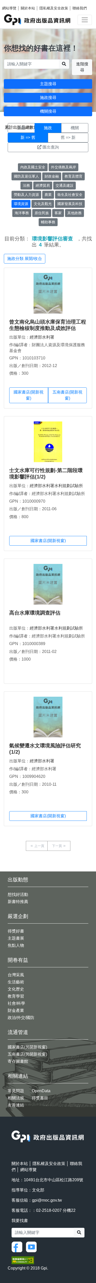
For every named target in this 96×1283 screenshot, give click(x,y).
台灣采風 (16, 975)
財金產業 (16, 1010)
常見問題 (16, 1091)
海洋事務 (22, 213)
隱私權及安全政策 (53, 8)
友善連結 (16, 1105)
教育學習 (16, 996)
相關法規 (16, 1098)
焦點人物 (16, 945)
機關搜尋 (48, 111)
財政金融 (52, 176)
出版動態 (18, 879)
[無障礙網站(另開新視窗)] (23, 1260)
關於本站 (28, 8)
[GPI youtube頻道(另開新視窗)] (32, 1246)
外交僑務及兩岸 (63, 167)
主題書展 (16, 938)
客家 (58, 213)
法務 (26, 185)
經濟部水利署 (42, 337)
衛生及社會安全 (69, 195)
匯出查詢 (50, 147)
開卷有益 (18, 960)
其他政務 (74, 213)
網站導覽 (9, 8)
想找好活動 (18, 894)
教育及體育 (73, 176)
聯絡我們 (79, 8)
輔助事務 (48, 222)
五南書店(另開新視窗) (27, 1054)
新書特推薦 (18, 901)
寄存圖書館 (18, 1061)
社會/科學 (16, 1003)
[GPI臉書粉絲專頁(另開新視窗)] (18, 1246)
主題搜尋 (48, 84)
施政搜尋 (48, 97)
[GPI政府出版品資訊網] (37, 19)
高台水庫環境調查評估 (34, 613)
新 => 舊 (27, 137)
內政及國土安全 (32, 167)
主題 (21, 128)
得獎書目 (40, 1098)
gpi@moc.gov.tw (47, 1200)
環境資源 (21, 204)
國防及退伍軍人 (26, 176)
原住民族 (42, 213)
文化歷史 (16, 989)
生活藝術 (16, 982)
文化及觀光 (43, 204)
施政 (48, 128)
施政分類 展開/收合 (24, 258)
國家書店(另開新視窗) (27, 1047)
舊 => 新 (68, 137)
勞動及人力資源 (26, 195)
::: (13, 1127)
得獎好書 (16, 931)
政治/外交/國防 (21, 1017)
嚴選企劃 (18, 916)
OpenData (41, 1091)
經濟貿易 (43, 185)
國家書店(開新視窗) (29, 395)
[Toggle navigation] (85, 20)
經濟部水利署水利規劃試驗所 (56, 486)
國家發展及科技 (69, 204)
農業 (48, 195)
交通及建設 (64, 185)
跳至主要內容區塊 (14, 3)
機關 (75, 128)
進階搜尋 (82, 67)
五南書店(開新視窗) (67, 395)
